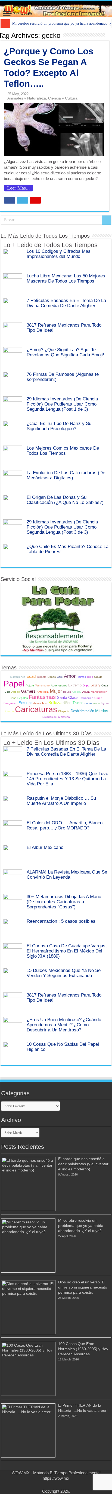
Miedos (101, 710)
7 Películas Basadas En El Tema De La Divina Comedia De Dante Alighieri (66, 303)
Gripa (86, 685)
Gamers (28, 691)
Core (60, 676)
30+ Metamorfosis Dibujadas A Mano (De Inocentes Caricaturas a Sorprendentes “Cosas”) (64, 901)
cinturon (9, 711)
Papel (14, 683)
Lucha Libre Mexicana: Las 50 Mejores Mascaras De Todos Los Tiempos (66, 278)
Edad (31, 676)
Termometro (42, 685)
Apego (15, 691)
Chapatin (64, 711)
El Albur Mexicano (45, 847)
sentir (96, 703)
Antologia (43, 691)
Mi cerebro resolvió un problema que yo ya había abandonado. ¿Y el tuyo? (80, 1225)
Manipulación (99, 691)
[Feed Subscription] (107, 35)
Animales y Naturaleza (26, 98)
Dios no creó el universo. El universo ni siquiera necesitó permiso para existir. (82, 1287)
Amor (70, 676)
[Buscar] (106, 220)
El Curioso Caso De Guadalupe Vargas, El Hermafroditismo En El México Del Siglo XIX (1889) (67, 950)
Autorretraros (59, 685)
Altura (86, 691)
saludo (98, 676)
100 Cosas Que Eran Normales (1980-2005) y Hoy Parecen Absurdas (83, 1349)
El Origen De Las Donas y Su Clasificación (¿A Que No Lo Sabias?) (65, 500)
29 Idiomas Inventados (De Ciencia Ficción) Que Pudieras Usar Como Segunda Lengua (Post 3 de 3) (62, 526)
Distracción (86, 697)
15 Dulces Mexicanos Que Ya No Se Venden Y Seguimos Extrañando (64, 973)
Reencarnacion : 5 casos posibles (61, 921)
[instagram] (64, 1485)
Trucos (78, 703)
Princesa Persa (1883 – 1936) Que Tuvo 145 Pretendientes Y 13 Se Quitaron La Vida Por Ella (67, 778)
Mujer (56, 691)
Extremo (75, 685)
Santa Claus (68, 697)
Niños (67, 703)
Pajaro (30, 685)
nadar (88, 703)
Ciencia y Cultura (62, 98)
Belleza (54, 702)
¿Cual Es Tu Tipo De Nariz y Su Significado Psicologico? (59, 426)
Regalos (22, 697)
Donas (52, 676)
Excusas (25, 703)
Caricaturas (36, 709)
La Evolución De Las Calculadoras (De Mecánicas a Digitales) (66, 475)
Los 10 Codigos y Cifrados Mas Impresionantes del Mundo (59, 254)
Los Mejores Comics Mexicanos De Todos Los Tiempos (63, 451)
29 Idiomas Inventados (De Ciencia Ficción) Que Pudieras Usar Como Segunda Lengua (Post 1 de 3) (62, 403)
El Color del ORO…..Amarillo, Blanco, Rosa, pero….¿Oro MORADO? (65, 825)
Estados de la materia (56, 716)
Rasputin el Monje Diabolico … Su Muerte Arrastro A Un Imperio (61, 801)
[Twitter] (53, 1485)
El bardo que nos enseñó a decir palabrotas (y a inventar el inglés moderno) (83, 1164)
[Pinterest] (59, 1485)
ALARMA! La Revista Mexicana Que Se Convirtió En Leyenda (67, 874)
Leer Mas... (18, 188)
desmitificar (40, 703)
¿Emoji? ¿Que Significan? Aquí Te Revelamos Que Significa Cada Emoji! (65, 352)
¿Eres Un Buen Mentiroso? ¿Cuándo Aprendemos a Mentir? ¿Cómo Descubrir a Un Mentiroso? (64, 1024)
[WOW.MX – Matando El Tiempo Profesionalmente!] (56, 9)
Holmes (81, 676)
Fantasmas (42, 697)
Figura (105, 703)
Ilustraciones (17, 676)
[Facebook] (48, 1485)
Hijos (90, 676)
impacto (41, 676)
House (67, 691)
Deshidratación (82, 711)
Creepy (76, 691)
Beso (13, 697)
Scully (95, 685)
